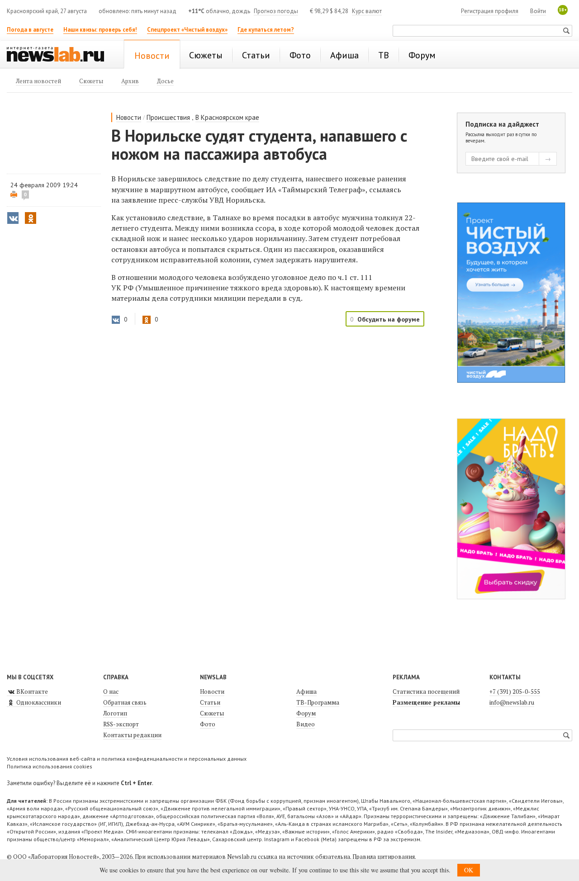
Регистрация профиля (489, 11)
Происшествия (168, 117)
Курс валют (367, 11)
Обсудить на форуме (388, 319)
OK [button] (468, 870)
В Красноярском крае (227, 117)
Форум (306, 713)
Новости (128, 117)
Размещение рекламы (426, 702)
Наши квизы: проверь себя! (100, 29)
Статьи (210, 702)
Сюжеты (212, 713)
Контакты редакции (132, 735)
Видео (305, 724)
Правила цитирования (383, 857)
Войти (538, 11)
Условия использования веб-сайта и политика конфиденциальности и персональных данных (127, 758)
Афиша (306, 691)
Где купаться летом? (265, 29)
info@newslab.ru (511, 702)
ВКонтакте (31, 691)
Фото (207, 724)
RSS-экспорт (121, 724)
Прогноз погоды (276, 11)
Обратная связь (125, 702)
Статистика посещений (426, 691)
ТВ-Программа (317, 702)
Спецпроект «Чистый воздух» (187, 29)
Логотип (115, 713)
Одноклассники (38, 702)
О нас (111, 691)
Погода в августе (30, 29)
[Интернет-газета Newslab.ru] (60, 55)
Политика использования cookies (49, 766)
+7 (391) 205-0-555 (514, 691)
